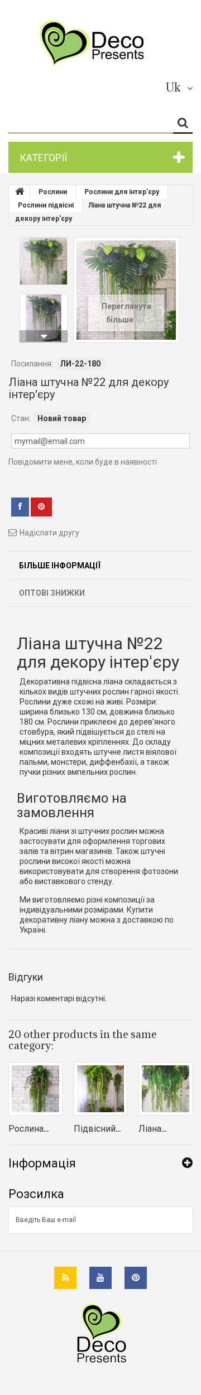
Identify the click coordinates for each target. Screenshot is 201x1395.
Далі (44, 336)
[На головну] (19, 192)
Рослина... (28, 1128)
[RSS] (65, 1278)
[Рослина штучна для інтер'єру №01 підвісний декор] (35, 1089)
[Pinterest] (136, 1278)
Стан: (21, 418)
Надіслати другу (49, 532)
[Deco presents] (96, 43)
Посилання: (32, 363)
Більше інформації (59, 565)
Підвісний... (97, 1128)
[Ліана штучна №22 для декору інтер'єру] (44, 261)
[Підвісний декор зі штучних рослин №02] (101, 1089)
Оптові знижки (52, 592)
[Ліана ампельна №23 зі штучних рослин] (165, 1089)
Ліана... (152, 1128)
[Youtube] (100, 1278)
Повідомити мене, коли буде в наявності (82, 461)
